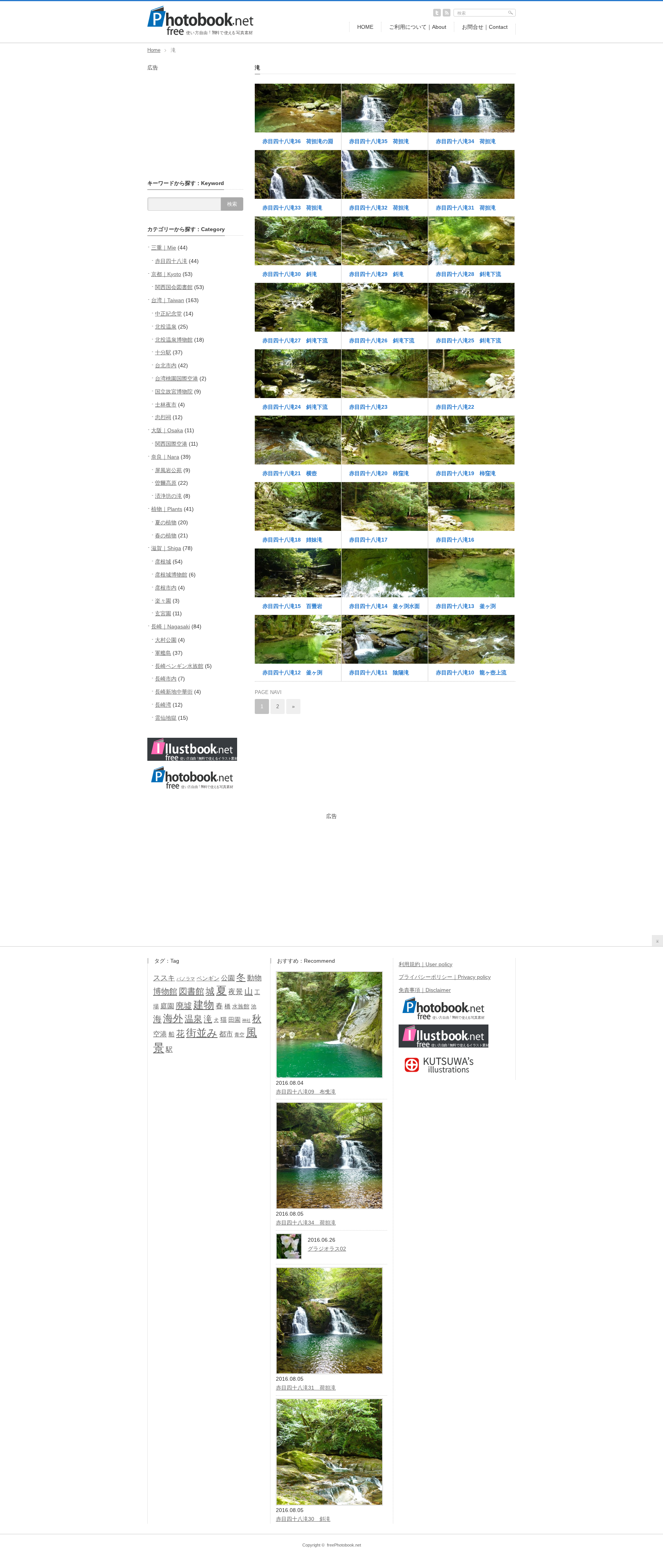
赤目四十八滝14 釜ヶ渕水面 (384, 606)
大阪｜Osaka (167, 430)
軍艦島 (163, 653)
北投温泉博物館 (174, 340)
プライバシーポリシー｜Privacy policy (445, 977)
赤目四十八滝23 (368, 407)
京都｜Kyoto (166, 274)
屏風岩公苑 (168, 470)
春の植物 (165, 535)
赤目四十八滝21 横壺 (289, 473)
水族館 (240, 1006)
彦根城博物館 (171, 575)
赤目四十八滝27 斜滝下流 (295, 340)
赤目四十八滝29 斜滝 (376, 274)
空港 (160, 1034)
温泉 (193, 1019)
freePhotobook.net (344, 1545)
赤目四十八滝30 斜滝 (289, 274)
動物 (254, 978)
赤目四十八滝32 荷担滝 (379, 208)
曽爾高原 (165, 483)
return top (657, 940)
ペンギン (207, 978)
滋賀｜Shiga (166, 548)
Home (153, 50)
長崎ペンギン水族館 (179, 666)
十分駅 (163, 352)
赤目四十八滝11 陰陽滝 (379, 672)
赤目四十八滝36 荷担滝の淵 (297, 141)
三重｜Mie (163, 248)
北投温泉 (165, 327)
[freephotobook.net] (200, 33)
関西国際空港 (171, 444)
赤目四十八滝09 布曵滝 (306, 1092)
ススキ (164, 977)
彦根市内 (165, 588)
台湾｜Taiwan (167, 300)
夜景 (235, 992)
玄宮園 (163, 613)
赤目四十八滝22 (455, 407)
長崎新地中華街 (174, 692)
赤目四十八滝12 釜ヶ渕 (292, 672)
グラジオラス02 (327, 1249)
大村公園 (165, 640)
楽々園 (163, 601)
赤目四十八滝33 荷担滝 (292, 208)
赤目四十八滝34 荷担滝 (466, 141)
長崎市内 (165, 679)
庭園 (167, 1006)
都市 (226, 1034)
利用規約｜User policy (425, 964)
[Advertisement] (195, 119)
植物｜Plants (166, 509)
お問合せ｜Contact (485, 27)
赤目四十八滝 (171, 261)
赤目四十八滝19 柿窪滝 (466, 473)
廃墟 (184, 1005)
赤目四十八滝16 (455, 540)
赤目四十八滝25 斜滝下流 (468, 340)
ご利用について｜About (417, 27)
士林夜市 (165, 405)
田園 (234, 1019)
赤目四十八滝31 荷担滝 (466, 208)
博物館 (165, 991)
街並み (202, 1033)
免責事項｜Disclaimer (425, 990)
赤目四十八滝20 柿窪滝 (379, 473)
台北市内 (165, 365)
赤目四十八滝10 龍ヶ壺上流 (471, 672)
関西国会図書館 (174, 287)
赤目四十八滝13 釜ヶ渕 (466, 606)
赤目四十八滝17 (368, 540)
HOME (365, 27)
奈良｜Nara (165, 457)
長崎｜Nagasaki (170, 626)
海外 (173, 1018)
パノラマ (185, 979)
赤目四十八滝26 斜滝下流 (381, 340)
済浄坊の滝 (168, 496)
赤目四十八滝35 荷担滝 (379, 141)
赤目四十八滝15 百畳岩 (292, 606)
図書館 (191, 991)
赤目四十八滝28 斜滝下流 (468, 274)
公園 (228, 978)
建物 (203, 1005)
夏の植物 (165, 522)
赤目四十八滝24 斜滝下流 (295, 407)
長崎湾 (163, 705)
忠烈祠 (163, 417)
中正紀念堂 (168, 314)
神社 (246, 1020)
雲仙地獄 (165, 718)
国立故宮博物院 (174, 391)
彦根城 (163, 562)
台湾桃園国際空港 (176, 378)
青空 (239, 1035)
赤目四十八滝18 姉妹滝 (292, 540)
